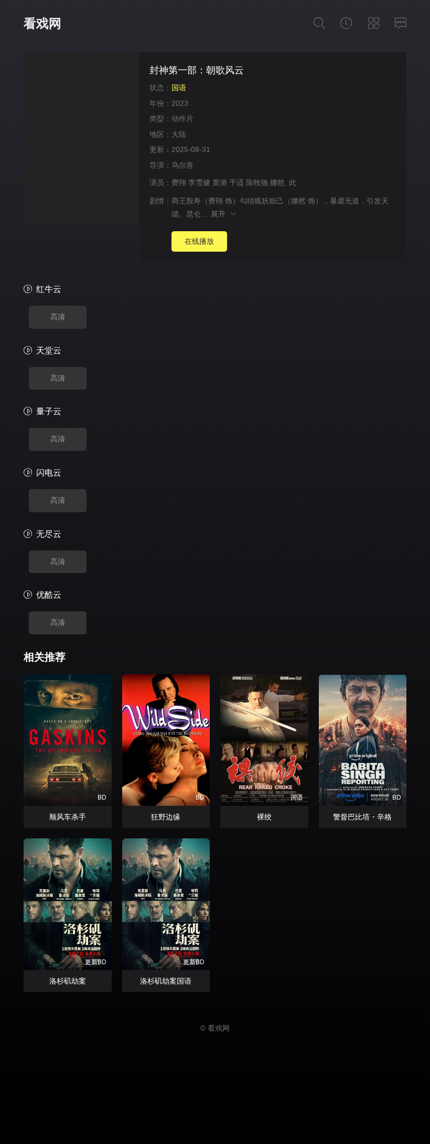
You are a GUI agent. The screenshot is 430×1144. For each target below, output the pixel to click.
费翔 (178, 182)
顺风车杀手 (67, 817)
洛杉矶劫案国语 (165, 981)
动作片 (182, 118)
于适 (236, 182)
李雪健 (199, 182)
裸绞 (264, 817)
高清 (57, 316)
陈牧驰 (257, 182)
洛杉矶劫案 (67, 981)
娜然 (277, 182)
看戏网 (42, 23)
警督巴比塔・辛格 (362, 817)
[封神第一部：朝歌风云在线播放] (81, 139)
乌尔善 (182, 165)
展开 (220, 214)
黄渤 (219, 182)
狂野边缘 (165, 817)
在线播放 (199, 241)
